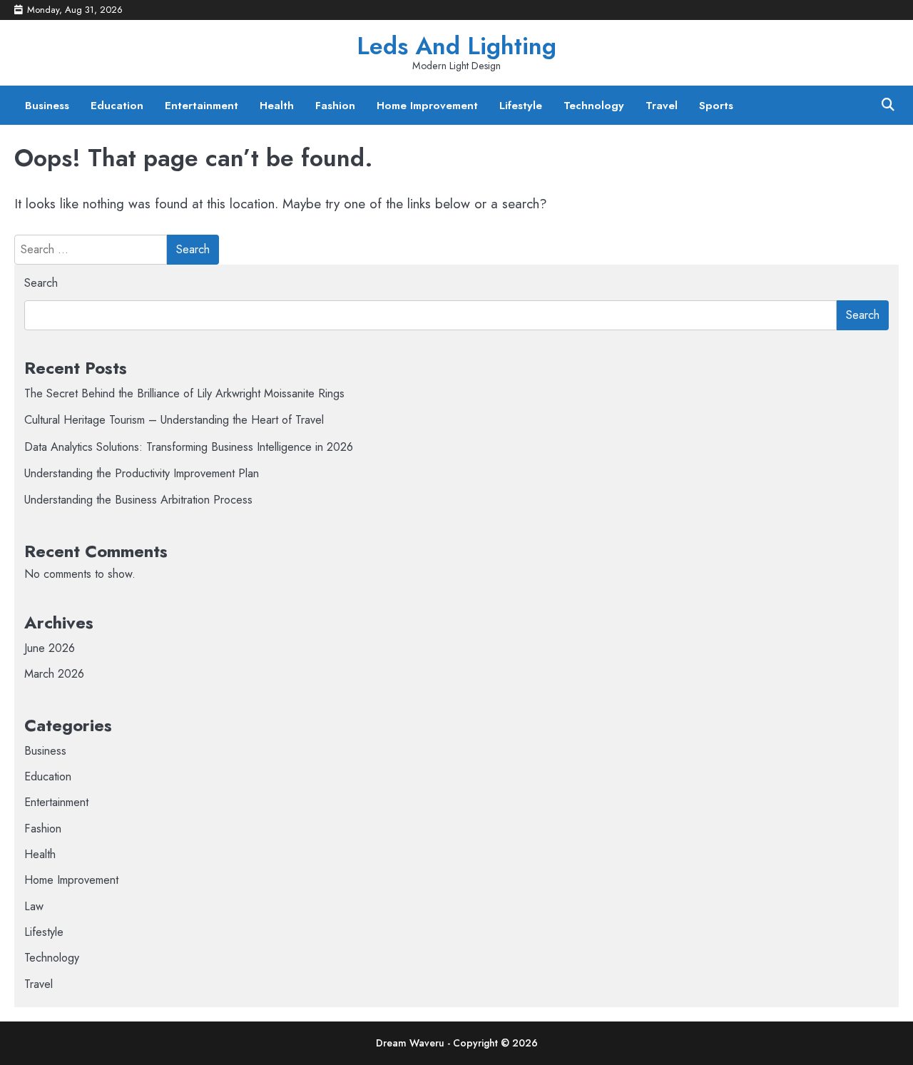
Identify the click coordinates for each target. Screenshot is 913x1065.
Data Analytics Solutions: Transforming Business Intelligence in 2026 (188, 447)
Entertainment (201, 105)
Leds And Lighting (456, 46)
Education (117, 105)
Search (41, 283)
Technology (593, 105)
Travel (662, 105)
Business (47, 105)
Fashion (335, 105)
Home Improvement (427, 105)
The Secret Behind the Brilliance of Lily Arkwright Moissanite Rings (184, 393)
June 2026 (49, 648)
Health (277, 105)
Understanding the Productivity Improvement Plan (141, 473)
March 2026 (54, 674)
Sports (716, 105)
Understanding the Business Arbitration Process (138, 499)
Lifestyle (520, 105)
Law (34, 906)
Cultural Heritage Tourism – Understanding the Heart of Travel (174, 420)
